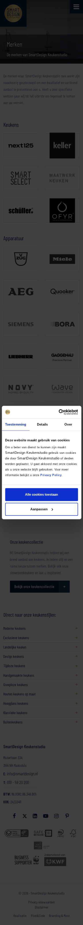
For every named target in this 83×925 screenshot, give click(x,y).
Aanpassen (39, 509)
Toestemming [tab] (15, 424)
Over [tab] (68, 424)
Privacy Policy (51, 475)
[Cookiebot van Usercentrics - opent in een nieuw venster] (59, 412)
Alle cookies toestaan (41, 494)
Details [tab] (42, 424)
